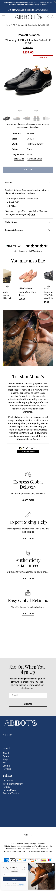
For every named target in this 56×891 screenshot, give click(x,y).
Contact (6, 756)
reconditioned (32, 409)
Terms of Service (11, 793)
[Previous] (20, 110)
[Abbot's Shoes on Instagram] (11, 735)
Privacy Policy (9, 790)
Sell (4, 762)
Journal (6, 766)
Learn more (28, 500)
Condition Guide (34, 159)
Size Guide (19, 159)
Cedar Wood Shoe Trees (27, 293)
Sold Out (28, 169)
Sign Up (28, 703)
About (6, 753)
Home (8, 25)
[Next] (36, 110)
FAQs (5, 759)
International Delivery (13, 784)
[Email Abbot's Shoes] (4, 735)
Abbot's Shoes (23, 844)
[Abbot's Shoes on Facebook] (7, 735)
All (14, 25)
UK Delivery (8, 780)
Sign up (14, 879)
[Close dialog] (53, 864)
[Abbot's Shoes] (28, 17)
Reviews (7, 769)
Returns (6, 787)
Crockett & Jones (28, 35)
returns (43, 433)
